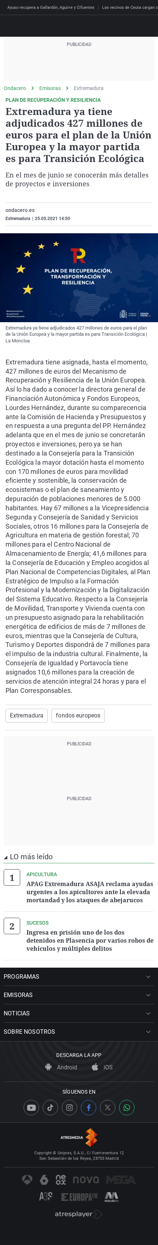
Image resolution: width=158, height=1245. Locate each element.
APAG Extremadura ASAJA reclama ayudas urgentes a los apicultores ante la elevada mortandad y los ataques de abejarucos (89, 892)
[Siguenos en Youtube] (31, 1107)
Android (66, 1067)
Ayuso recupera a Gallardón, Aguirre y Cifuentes (50, 8)
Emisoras (50, 88)
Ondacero (15, 88)
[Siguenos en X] (107, 1107)
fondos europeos (78, 715)
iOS (107, 1067)
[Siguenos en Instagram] (69, 1107)
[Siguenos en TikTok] (50, 1107)
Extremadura (89, 88)
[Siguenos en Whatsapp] (126, 1107)
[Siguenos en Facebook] (88, 1107)
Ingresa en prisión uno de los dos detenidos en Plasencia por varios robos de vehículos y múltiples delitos (90, 940)
